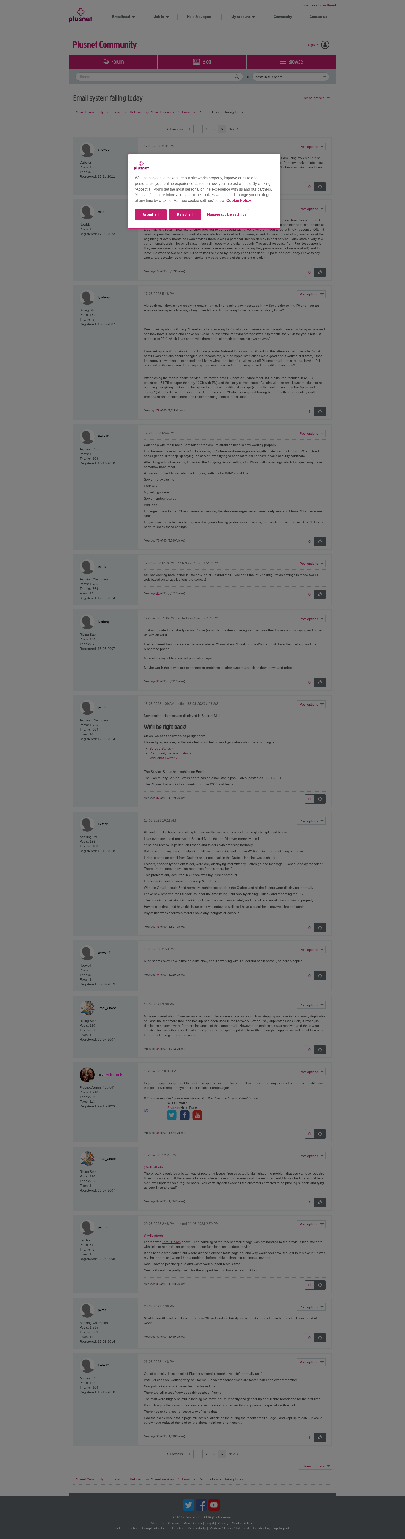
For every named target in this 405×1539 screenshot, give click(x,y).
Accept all (151, 215)
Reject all (185, 215)
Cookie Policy (238, 200)
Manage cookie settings (227, 215)
